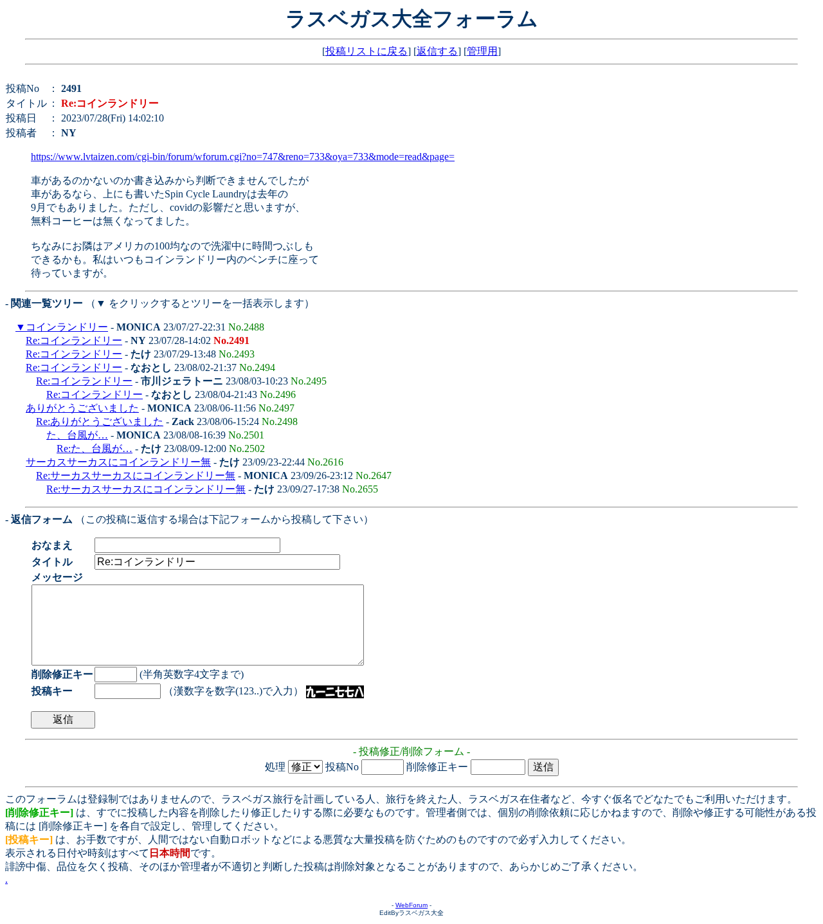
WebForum (411, 905)
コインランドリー (67, 327)
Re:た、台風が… (94, 448)
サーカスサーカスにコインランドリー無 (118, 462)
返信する (437, 51)
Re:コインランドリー (74, 340)
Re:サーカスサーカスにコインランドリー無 (135, 475)
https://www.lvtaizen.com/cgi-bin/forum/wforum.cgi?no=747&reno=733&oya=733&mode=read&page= (243, 156)
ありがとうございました (82, 408)
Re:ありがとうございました (99, 421)
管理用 (482, 51)
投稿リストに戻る (366, 51)
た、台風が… (77, 435)
